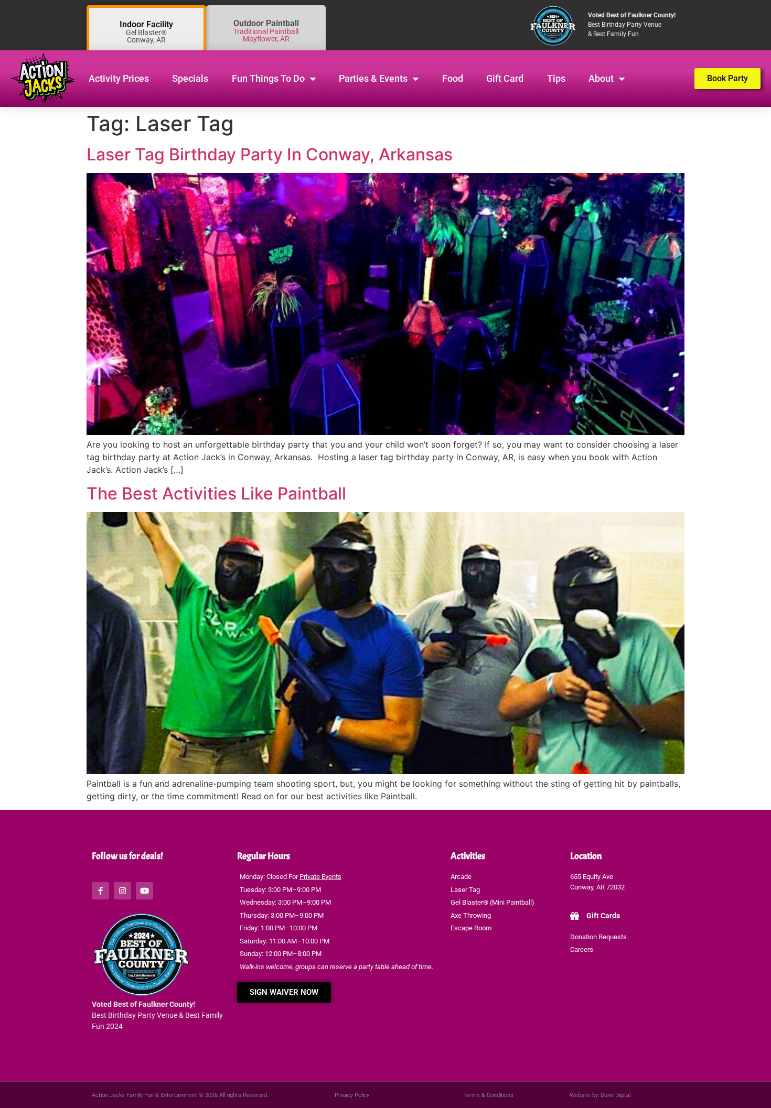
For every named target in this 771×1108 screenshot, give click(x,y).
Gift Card (504, 78)
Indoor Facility (146, 24)
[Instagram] (122, 890)
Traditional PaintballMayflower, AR (265, 35)
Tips (556, 78)
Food (452, 78)
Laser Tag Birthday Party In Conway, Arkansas (270, 154)
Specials (190, 78)
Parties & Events (373, 78)
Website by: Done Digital (600, 1095)
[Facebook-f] (100, 890)
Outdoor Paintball (266, 23)
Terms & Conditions (488, 1095)
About (601, 78)
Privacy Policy (352, 1095)
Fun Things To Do (268, 78)
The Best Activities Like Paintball (216, 493)
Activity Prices (119, 78)
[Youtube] (144, 890)
